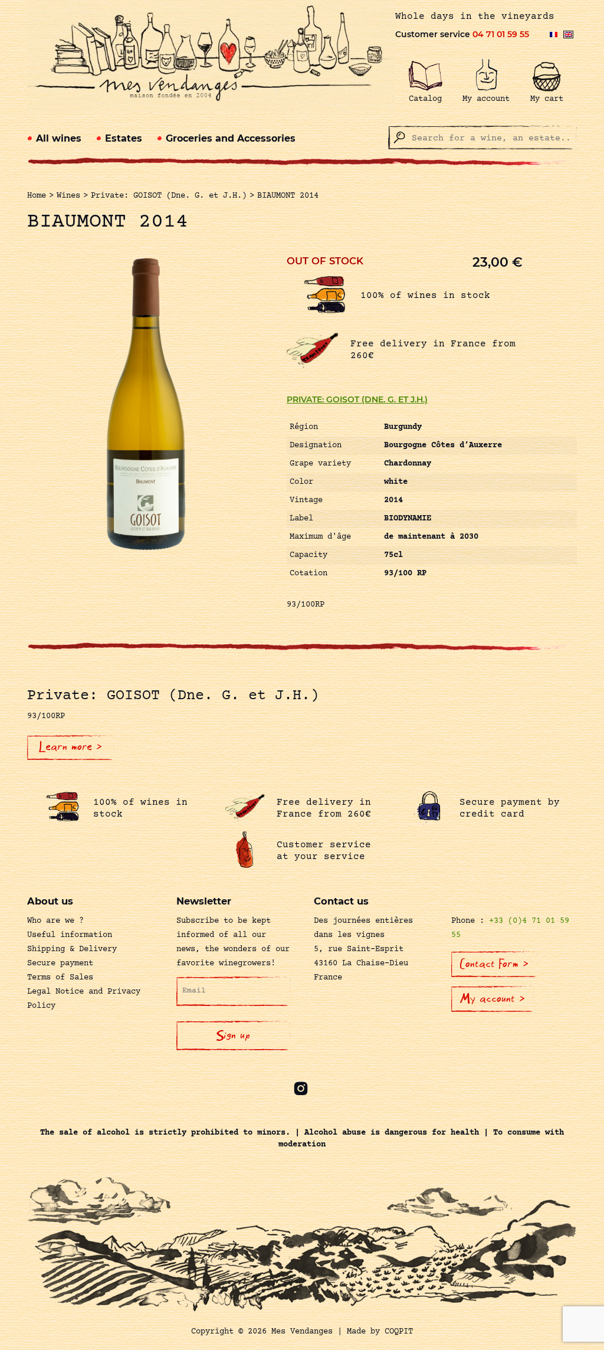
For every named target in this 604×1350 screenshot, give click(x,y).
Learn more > (70, 747)
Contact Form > (494, 964)
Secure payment (60, 963)
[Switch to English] (568, 34)
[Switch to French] (553, 34)
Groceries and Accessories (231, 138)
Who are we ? (55, 921)
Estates (123, 138)
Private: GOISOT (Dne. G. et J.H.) (357, 399)
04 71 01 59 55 (500, 34)
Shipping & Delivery (72, 949)
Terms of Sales (60, 977)
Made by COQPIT (380, 1331)
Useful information (69, 935)
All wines (58, 138)
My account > (492, 999)
